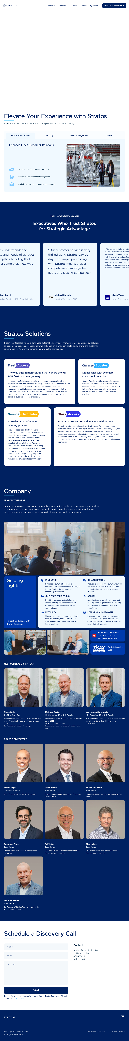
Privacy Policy (118, 1031)
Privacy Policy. (18, 998)
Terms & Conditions (96, 1031)
